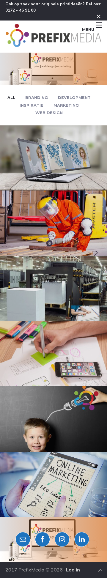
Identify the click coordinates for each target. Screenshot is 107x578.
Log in (73, 570)
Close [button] (99, 16)
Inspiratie (31, 105)
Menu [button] (88, 29)
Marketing (66, 105)
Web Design (49, 113)
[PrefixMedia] (53, 45)
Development (74, 97)
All (11, 97)
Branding (36, 97)
